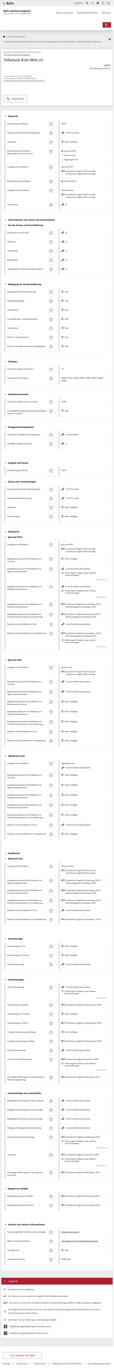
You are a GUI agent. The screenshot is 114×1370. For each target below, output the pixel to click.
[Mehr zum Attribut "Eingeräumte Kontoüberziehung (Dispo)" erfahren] (51, 133)
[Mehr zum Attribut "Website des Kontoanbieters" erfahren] (51, 1241)
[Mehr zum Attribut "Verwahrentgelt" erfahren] (51, 517)
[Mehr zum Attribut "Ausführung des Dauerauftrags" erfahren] (51, 1137)
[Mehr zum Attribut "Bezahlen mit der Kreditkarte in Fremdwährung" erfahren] (51, 920)
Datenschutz (40, 1363)
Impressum (22, 1363)
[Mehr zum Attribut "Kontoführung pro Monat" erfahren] (51, 124)
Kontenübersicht (87, 12)
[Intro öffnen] (108, 3)
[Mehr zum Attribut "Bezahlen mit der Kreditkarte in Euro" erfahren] (51, 911)
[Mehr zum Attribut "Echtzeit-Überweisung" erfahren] (51, 1050)
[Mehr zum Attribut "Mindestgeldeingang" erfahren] (51, 301)
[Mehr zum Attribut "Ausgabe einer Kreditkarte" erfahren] (51, 190)
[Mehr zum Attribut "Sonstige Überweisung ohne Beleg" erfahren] (51, 1032)
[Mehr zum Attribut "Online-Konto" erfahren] (51, 205)
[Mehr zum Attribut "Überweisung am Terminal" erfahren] (51, 1014)
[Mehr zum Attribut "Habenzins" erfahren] (51, 142)
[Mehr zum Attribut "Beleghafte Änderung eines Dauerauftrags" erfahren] (51, 1119)
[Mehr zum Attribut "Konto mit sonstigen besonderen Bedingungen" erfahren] (51, 346)
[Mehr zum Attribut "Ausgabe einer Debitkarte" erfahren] (51, 167)
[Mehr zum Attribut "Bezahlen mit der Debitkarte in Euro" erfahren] (51, 624)
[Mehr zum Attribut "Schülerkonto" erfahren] (51, 310)
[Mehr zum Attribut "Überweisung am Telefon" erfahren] (51, 1023)
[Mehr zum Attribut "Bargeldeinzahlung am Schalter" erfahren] (51, 1196)
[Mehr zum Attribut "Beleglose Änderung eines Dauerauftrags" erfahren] (51, 1128)
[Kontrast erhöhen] (87, 3)
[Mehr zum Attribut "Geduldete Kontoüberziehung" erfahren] (51, 498)
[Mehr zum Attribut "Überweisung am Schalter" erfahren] (51, 1005)
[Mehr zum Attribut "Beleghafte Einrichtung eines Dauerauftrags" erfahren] (51, 1101)
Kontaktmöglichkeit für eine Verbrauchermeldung (24, 80)
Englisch (78, 3)
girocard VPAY (70, 151)
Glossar (106, 12)
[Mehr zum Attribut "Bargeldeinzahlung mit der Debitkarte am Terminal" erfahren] (51, 559)
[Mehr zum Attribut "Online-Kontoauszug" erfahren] (51, 965)
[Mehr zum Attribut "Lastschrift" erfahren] (51, 1155)
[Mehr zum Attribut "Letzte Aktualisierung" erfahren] (51, 1259)
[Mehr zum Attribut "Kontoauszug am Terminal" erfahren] (51, 955)
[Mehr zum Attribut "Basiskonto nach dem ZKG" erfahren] (51, 233)
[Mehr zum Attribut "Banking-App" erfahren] (51, 260)
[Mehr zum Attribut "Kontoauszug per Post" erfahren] (51, 946)
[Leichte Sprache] (103, 3)
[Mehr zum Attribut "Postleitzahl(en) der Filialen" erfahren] (51, 378)
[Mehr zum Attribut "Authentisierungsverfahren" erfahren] (51, 269)
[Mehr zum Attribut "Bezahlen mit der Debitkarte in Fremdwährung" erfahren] (51, 634)
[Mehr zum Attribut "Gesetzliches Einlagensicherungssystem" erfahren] (51, 435)
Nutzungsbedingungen (99, 1363)
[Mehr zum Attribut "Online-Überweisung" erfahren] (51, 987)
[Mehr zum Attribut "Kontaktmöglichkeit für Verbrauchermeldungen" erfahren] (51, 1232)
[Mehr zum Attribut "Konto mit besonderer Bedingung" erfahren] (51, 292)
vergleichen (17, 98)
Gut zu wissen (64, 12)
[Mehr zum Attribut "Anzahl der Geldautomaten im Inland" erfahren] (51, 402)
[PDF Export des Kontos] (109, 39)
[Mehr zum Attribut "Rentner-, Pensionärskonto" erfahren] (51, 337)
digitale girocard (71, 159)
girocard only (69, 155)
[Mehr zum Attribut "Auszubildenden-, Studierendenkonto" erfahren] (51, 319)
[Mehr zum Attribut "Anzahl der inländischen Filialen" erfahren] (51, 369)
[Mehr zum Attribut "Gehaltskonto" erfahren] (51, 328)
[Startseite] (4, 36)
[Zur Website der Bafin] (8, 3)
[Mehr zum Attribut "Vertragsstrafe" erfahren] (51, 1250)
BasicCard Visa (70, 181)
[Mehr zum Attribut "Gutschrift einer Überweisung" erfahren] (51, 1060)
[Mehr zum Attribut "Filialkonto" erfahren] (51, 242)
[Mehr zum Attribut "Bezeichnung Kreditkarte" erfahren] (51, 181)
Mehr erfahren (101, 579)
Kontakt (7, 1363)
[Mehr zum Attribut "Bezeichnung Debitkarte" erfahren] (51, 151)
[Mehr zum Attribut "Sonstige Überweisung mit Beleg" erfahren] (51, 1041)
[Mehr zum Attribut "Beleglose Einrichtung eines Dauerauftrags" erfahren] (51, 1110)
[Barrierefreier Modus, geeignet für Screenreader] (97, 3)
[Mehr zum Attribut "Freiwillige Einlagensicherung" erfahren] (51, 444)
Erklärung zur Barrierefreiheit (67, 1363)
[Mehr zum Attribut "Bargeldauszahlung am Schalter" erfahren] (51, 1205)
